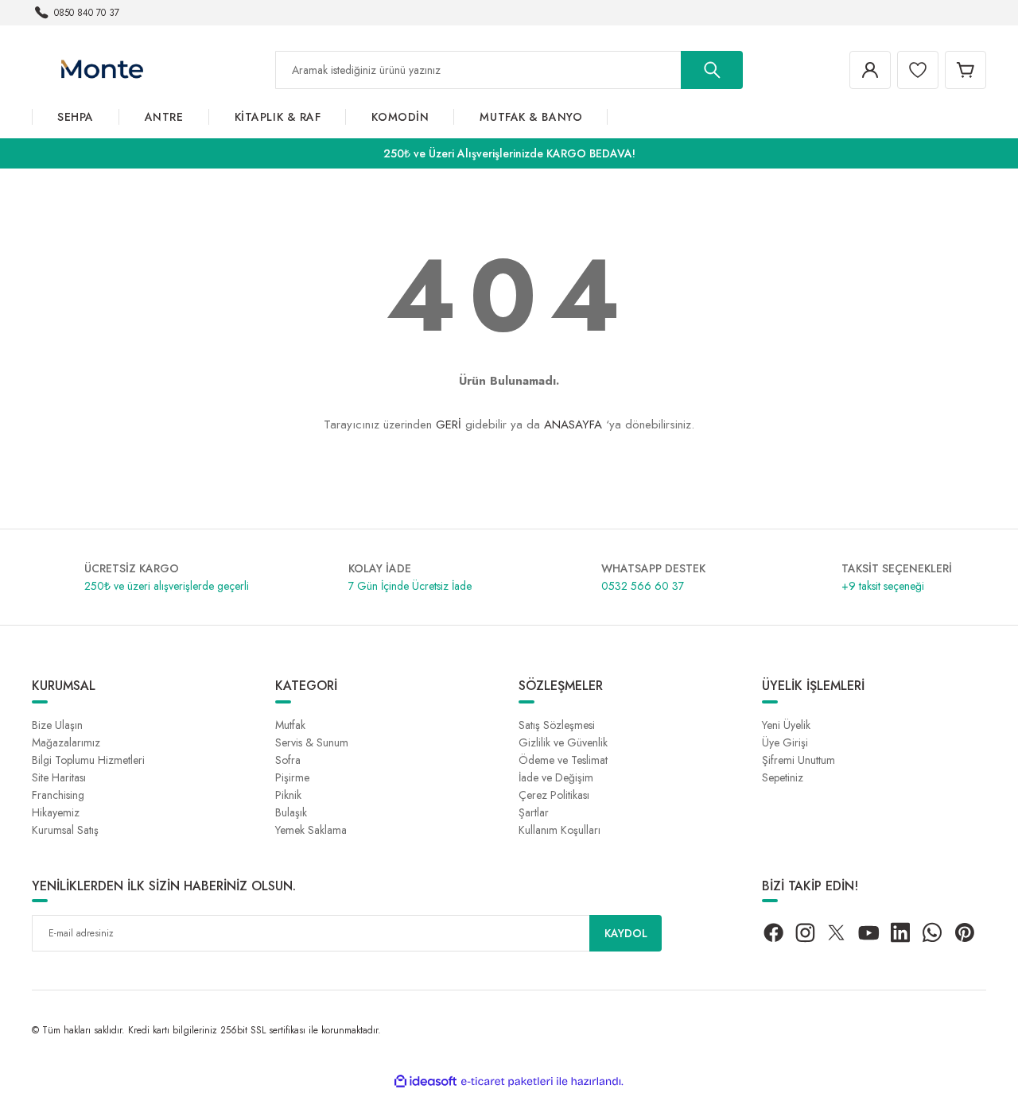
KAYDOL (625, 933)
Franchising (58, 795)
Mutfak (290, 725)
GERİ (448, 424)
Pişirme (292, 777)
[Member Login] (870, 70)
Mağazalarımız (66, 742)
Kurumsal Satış (65, 830)
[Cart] (965, 70)
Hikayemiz (56, 812)
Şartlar (534, 812)
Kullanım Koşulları (559, 830)
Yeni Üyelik (786, 725)
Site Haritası (59, 777)
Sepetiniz (782, 777)
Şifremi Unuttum (798, 760)
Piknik (288, 795)
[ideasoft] (425, 1081)
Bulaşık (291, 812)
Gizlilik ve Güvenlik (563, 742)
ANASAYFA (573, 424)
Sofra (288, 760)
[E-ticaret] (507, 1082)
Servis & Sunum (311, 742)
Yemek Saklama (311, 830)
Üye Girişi (785, 742)
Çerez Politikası (554, 795)
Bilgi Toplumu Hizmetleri (88, 760)
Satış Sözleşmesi (557, 725)
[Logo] (101, 69)
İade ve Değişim (556, 777)
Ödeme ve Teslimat (563, 760)
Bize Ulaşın (57, 725)
